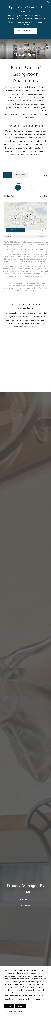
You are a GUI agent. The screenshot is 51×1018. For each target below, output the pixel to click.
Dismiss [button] (21, 1006)
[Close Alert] (48, 3)
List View (10, 196)
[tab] (7, 175)
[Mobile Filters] (45, 174)
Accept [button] (9, 1006)
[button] (13, 1011)
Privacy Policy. (34, 999)
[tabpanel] (25, 237)
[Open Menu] (48, 46)
